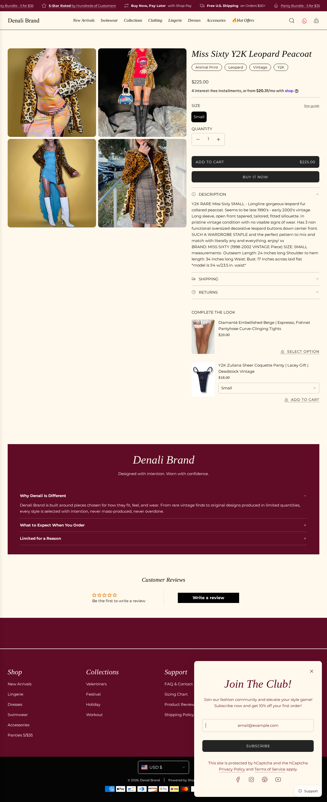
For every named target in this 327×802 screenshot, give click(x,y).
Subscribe (258, 746)
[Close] (312, 671)
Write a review (208, 597)
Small (199, 116)
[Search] (292, 20)
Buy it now (255, 177)
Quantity (202, 128)
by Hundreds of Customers (75, 6)
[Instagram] (251, 779)
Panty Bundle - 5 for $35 (293, 6)
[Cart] (316, 20)
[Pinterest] (265, 779)
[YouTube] (278, 779)
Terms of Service (269, 769)
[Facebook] (238, 779)
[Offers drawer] (304, 20)
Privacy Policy (232, 769)
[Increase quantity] (218, 139)
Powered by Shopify (183, 780)
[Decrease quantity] (198, 139)
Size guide (311, 106)
